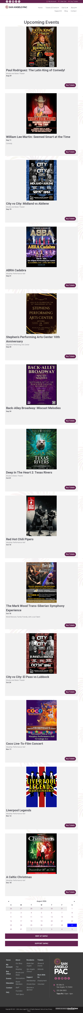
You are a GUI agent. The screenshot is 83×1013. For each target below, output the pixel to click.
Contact (73, 11)
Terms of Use (44, 1009)
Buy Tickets (74, 1)
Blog (66, 11)
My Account (52, 1)
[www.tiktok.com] (16, 1)
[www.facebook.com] (7, 1)
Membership (31, 981)
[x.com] (19, 1)
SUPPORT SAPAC (41, 943)
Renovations (20, 978)
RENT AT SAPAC (41, 936)
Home (40, 8)
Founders (19, 991)
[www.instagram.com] (10, 1)
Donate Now (31, 984)
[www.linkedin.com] (13, 1)
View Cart (63, 1)
